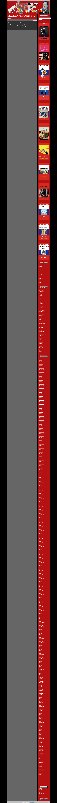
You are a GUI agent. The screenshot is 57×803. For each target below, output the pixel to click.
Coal (40, 299)
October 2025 (41, 370)
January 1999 (41, 762)
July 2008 (40, 645)
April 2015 (40, 537)
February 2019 (41, 476)
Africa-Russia (41, 287)
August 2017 (41, 500)
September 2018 (41, 482)
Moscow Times (41, 323)
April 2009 (40, 633)
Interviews (40, 266)
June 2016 (40, 518)
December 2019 (41, 462)
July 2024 (40, 390)
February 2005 (41, 689)
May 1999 (40, 758)
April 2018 (40, 489)
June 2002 (40, 730)
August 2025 (41, 373)
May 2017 (40, 504)
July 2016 (40, 517)
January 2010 (41, 621)
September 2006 (41, 669)
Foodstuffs (40, 310)
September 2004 (41, 694)
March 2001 (41, 746)
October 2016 (41, 513)
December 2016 (41, 510)
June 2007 (40, 662)
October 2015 (41, 529)
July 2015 (40, 533)
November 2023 (41, 401)
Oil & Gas (40, 327)
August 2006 (41, 670)
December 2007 (41, 654)
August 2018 (41, 484)
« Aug (39, 784)
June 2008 (40, 646)
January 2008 (41, 653)
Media (40, 319)
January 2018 (41, 493)
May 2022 (40, 425)
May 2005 (40, 685)
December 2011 (41, 590)
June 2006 (40, 673)
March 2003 (41, 718)
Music (40, 281)
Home (44, 15)
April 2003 (40, 717)
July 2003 (40, 713)
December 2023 (41, 400)
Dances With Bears (32, 802)
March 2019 (41, 474)
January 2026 (41, 366)
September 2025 (41, 372)
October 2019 (41, 465)
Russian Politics (41, 334)
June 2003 (40, 714)
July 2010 (40, 613)
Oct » (41, 784)
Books (40, 265)
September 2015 (41, 530)
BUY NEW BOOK (44, 23)
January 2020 (41, 461)
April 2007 (40, 665)
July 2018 (40, 485)
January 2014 (41, 557)
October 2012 (41, 577)
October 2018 (41, 481)
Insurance (40, 315)
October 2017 (41, 497)
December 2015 (41, 526)
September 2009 (41, 626)
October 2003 (41, 709)
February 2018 (41, 492)
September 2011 (41, 594)
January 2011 (41, 605)
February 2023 (41, 413)
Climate (40, 298)
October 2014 (41, 545)
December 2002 (41, 722)
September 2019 (41, 466)
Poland (40, 330)
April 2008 (40, 649)
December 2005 (41, 681)
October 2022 (41, 418)
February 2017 (41, 508)
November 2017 (41, 496)
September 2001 (41, 742)
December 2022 (41, 416)
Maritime (40, 318)
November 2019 (41, 464)
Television (40, 269)
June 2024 (40, 392)
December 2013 (41, 558)
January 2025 (41, 382)
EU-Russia (40, 307)
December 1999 (41, 753)
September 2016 (41, 514)
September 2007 (41, 658)
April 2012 (40, 585)
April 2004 (40, 701)
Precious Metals (41, 331)
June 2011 (40, 598)
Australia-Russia (41, 291)
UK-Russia (40, 346)
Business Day (41, 788)
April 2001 (40, 745)
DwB (40, 306)
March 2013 (41, 570)
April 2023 (40, 410)
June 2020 (40, 454)
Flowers (40, 279)
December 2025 (41, 368)
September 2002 (41, 726)
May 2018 (40, 488)
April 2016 (40, 521)
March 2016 (41, 522)
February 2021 (41, 444)
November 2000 (41, 749)
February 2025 (41, 381)
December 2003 (41, 706)
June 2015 (40, 534)
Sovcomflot (40, 338)
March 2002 (41, 734)
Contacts (40, 275)
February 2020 (41, 460)
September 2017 (41, 498)
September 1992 (41, 769)
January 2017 (41, 509)
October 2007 (41, 657)
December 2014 (41, 542)
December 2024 (41, 384)
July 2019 (40, 469)
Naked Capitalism (41, 793)
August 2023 (41, 405)
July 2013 (40, 565)
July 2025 (40, 374)
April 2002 (40, 733)
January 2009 (41, 637)
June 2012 (40, 582)
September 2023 (41, 404)
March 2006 (41, 677)
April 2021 (40, 441)
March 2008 (41, 650)
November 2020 (41, 448)
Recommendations (42, 273)
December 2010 (41, 606)
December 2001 (41, 738)
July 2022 (40, 422)
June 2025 (40, 376)
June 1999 (40, 757)
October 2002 (41, 725)
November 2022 (41, 417)
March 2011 (41, 602)
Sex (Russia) (41, 335)
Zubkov (40, 351)
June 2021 (40, 438)
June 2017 (40, 502)
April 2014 (40, 553)
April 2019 (40, 473)
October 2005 (41, 682)
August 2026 (41, 357)
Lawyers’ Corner (41, 283)
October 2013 (41, 561)
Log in (40, 799)
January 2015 (41, 541)
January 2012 (41, 589)
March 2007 (41, 666)
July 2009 (40, 629)
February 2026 (41, 365)
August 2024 (41, 389)
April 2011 (40, 601)
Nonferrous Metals (42, 326)
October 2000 (41, 750)
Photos (40, 271)
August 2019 (41, 468)
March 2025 (41, 380)
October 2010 (41, 609)
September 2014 (41, 546)
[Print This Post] (32, 20)
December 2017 (41, 494)
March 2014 (41, 554)
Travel (40, 282)
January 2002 (41, 737)
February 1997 (41, 766)
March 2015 (41, 538)
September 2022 (41, 420)
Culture (40, 302)
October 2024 (41, 386)
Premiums (40, 274)
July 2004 (40, 697)
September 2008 (41, 642)
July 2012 (40, 581)
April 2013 (40, 569)
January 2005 (41, 690)
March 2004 (41, 702)
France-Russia (41, 311)
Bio (39, 263)
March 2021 (41, 442)
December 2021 (41, 432)
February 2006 (41, 678)
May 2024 (40, 393)
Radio (40, 270)
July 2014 (40, 549)
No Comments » (10, 28)
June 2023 (40, 408)
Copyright (40, 277)
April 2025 (40, 378)
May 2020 (40, 456)
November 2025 (41, 369)
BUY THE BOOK (44, 43)
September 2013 (41, 562)
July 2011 (40, 597)
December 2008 (41, 638)
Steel (40, 339)
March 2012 (41, 586)
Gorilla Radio (41, 789)
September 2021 (41, 436)
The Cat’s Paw (41, 278)
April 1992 (40, 773)
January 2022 (41, 430)
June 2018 (40, 486)
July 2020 (40, 453)
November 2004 (41, 693)
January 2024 (41, 398)
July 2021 (40, 437)
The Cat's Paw (41, 342)
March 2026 (41, 364)
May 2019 (40, 472)
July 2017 (40, 501)
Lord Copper (41, 792)
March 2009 (41, 634)
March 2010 (41, 618)
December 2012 (41, 574)
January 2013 (41, 573)
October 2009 (41, 625)
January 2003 (41, 721)
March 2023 (41, 412)
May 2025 (40, 377)
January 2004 (41, 705)
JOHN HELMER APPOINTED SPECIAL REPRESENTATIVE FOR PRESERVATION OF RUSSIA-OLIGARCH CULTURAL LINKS (21, 17)
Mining (40, 322)
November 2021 (41, 433)
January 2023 (41, 414)
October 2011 (41, 593)
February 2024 (41, 397)
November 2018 (41, 480)
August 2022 (41, 421)
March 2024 (41, 396)
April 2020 (40, 457)
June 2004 (40, 698)
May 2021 (40, 440)
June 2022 (40, 424)
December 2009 (41, 622)
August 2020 (41, 452)
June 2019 (40, 470)
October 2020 (41, 449)
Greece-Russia (41, 314)
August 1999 (41, 754)
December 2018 (41, 478)
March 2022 (41, 428)
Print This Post (35, 20)
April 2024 (40, 394)
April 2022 (40, 426)
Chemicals (40, 295)
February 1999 (41, 761)
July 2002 (40, 729)
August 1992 (41, 770)
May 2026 (40, 361)
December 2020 (41, 446)
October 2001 (41, 741)
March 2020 (41, 458)
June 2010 (40, 614)
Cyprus (40, 303)
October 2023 (41, 402)
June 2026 (40, 360)
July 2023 (40, 406)
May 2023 (40, 409)
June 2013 (40, 566)
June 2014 (40, 550)
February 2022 (41, 429)
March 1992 (41, 774)
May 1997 (40, 765)
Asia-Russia (41, 290)
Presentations (41, 267)
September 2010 (41, 610)
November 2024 (41, 385)
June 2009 (40, 630)
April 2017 (40, 505)
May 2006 (40, 674)
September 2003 (41, 710)
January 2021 (41, 445)
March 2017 (41, 506)
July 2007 (40, 661)
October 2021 (41, 434)
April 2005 (40, 686)
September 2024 (41, 388)
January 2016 (41, 525)
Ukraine (40, 347)
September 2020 (41, 450)
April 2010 (40, 617)
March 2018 (41, 490)
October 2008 (41, 641)
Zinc (39, 350)
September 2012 (41, 578)
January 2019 (41, 477)
